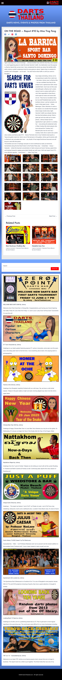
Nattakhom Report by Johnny (11, 462)
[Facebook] (5, 34)
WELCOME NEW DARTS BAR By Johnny (14, 304)
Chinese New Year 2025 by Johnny (13, 425)
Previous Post (10, 216)
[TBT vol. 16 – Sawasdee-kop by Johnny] (31, 640)
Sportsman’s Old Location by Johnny (13, 578)
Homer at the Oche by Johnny (11, 385)
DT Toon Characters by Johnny (12, 344)
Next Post (53, 216)
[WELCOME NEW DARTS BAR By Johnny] (31, 288)
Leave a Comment (10, 248)
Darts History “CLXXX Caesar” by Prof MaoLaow (17, 540)
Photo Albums (24, 248)
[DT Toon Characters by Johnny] (31, 329)
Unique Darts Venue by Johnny (12, 502)
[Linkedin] (16, 34)
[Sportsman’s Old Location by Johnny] (31, 562)
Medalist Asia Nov (38, 246)
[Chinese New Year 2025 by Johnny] (31, 409)
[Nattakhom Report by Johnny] (31, 446)
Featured (18, 248)
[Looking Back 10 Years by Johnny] (31, 602)
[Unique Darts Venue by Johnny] (31, 486)
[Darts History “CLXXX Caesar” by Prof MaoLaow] (31, 524)
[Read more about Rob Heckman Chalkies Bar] (18, 235)
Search (5, 266)
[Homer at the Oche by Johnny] (31, 369)
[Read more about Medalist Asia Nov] (44, 235)
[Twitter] (9, 34)
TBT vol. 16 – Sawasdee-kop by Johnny (14, 655)
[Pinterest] (12, 34)
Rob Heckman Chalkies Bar (15, 246)
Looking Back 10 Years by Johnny (13, 618)
